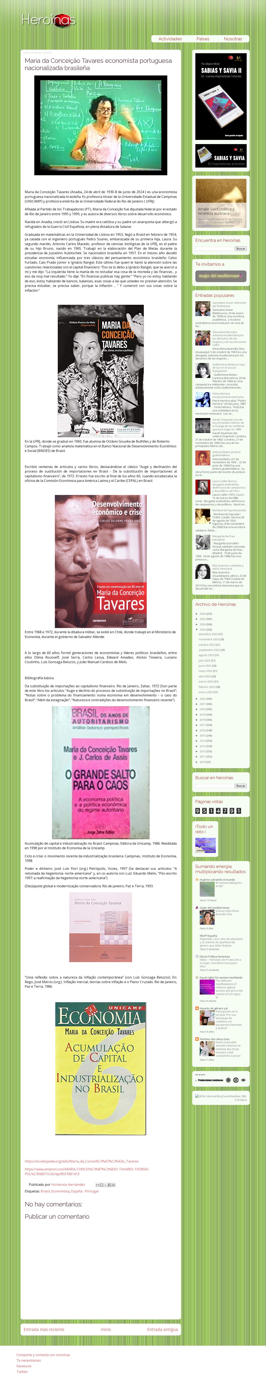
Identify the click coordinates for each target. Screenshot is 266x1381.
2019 (203, 714)
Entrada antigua (162, 1329)
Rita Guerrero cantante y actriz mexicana (228, 567)
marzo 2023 (206, 681)
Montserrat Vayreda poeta (229, 510)
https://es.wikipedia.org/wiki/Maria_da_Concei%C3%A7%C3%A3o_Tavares (82, 1161)
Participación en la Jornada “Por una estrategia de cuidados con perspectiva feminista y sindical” (229, 1020)
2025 (203, 619)
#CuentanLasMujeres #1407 (229, 884)
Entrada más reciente (44, 1329)
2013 (203, 746)
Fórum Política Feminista (215, 956)
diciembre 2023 (208, 634)
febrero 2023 (207, 687)
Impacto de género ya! (214, 1008)
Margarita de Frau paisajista (223, 537)
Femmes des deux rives (215, 1039)
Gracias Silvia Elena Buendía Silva (227, 912)
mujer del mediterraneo (215, 908)
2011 (203, 756)
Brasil (45, 1191)
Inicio (106, 1329)
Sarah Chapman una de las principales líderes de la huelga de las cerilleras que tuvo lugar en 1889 (228, 424)
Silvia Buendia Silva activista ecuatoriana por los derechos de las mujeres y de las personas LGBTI (229, 338)
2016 (203, 730)
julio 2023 (205, 660)
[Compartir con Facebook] (109, 1185)
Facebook (23, 1366)
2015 (203, 735)
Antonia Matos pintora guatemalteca (226, 453)
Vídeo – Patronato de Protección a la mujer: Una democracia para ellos (220, 963)
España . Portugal (85, 1191)
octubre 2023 (207, 645)
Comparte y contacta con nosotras (43, 1355)
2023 (203, 629)
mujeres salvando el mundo (217, 879)
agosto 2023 (206, 655)
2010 (203, 762)
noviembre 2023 (209, 639)
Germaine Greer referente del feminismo (229, 304)
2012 (203, 751)
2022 (203, 699)
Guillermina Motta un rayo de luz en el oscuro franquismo (228, 368)
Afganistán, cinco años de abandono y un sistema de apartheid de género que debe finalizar (221, 942)
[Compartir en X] (105, 1185)
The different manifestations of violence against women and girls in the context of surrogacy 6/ (229, 989)
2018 (203, 720)
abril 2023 (205, 676)
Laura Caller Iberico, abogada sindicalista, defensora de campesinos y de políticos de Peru (229, 486)
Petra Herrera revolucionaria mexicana (228, 395)
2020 (203, 709)
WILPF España (208, 936)
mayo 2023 (206, 671)
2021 (203, 704)
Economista (60, 1191)
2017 (203, 725)
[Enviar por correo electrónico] (98, 1185)
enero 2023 (206, 692)
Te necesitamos (28, 1360)
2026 (203, 614)
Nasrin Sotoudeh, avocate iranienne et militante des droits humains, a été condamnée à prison (228, 1048)
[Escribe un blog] (102, 1185)
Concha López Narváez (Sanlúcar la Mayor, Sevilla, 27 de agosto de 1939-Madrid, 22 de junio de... (221, 217)
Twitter (22, 1371)
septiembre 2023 (209, 650)
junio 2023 (205, 666)
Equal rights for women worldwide (221, 977)
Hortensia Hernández (68, 1184)
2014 (203, 741)
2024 (203, 624)
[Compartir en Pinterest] (113, 1185)
